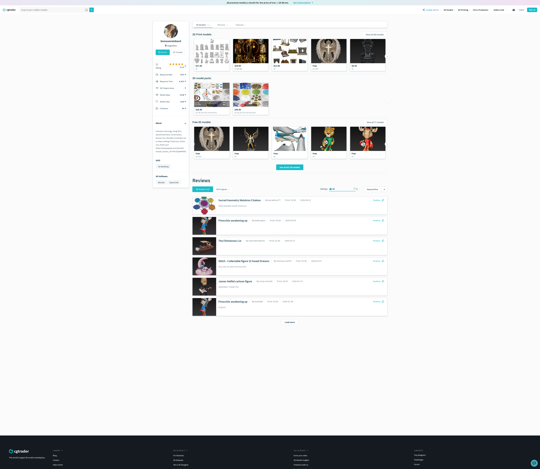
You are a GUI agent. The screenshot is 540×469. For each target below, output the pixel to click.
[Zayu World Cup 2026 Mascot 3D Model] (328, 143)
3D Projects (223, 189)
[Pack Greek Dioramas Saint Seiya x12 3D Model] (289, 55)
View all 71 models (375, 122)
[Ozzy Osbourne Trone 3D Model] (367, 55)
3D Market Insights (301, 460)
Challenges (418, 459)
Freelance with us (301, 465)
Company (56, 450)
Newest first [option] (372, 189)
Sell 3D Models (300, 450)
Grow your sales (300, 455)
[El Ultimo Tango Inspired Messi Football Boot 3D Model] (289, 143)
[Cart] (513, 10)
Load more (290, 322)
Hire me (163, 52)
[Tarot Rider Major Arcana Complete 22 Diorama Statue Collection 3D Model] (212, 55)
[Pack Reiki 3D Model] (212, 99)
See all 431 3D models (290, 167)
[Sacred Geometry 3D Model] (250, 99)
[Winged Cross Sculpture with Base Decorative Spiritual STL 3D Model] (328, 55)
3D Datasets (178, 460)
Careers (56, 460)
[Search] (91, 10)
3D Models (203, 189)
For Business (178, 455)
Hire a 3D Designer (180, 465)
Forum (417, 464)
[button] (86, 10)
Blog (55, 455)
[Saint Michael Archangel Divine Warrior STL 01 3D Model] (250, 143)
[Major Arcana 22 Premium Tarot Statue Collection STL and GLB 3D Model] (250, 55)
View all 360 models (375, 34)
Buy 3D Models (179, 450)
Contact (179, 52)
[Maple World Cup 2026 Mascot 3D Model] (367, 143)
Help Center (58, 465)
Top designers (420, 455)
